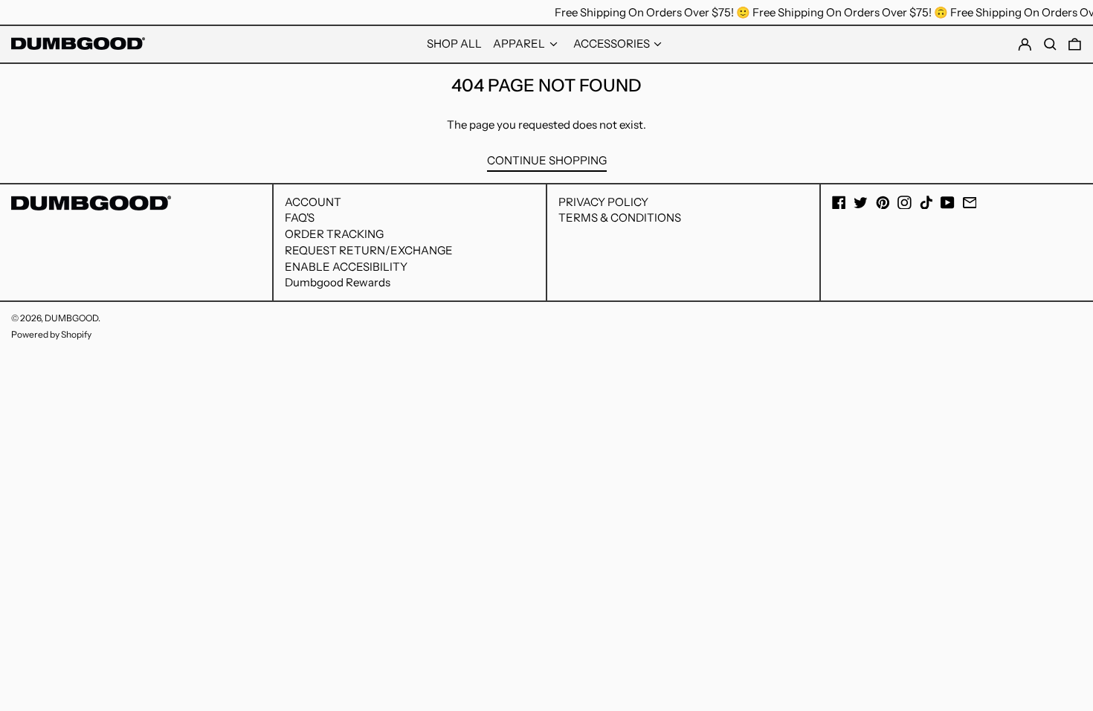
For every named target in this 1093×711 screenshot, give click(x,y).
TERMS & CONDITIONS (619, 217)
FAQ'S (300, 217)
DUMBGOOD (71, 318)
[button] (1075, 44)
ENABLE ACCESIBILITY (346, 267)
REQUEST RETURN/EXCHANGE (369, 250)
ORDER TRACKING (334, 234)
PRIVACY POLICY (603, 202)
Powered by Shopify (51, 334)
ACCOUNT (313, 202)
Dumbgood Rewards (337, 282)
